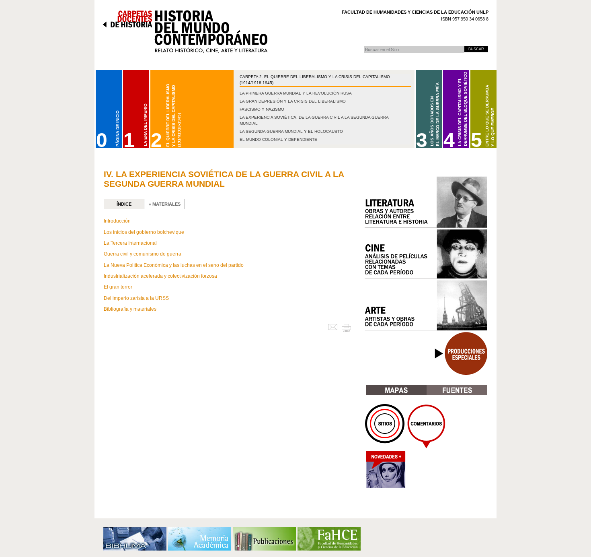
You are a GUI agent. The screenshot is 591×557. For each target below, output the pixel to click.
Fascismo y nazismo (262, 109)
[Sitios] (385, 426)
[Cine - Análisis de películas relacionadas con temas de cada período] (426, 253)
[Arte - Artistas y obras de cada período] (426, 305)
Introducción (117, 221)
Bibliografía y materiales (130, 309)
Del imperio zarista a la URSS (136, 298)
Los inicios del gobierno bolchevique (144, 232)
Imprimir (349, 327)
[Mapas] (396, 390)
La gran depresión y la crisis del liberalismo (293, 101)
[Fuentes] (457, 390)
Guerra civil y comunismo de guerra (142, 254)
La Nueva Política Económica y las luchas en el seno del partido (174, 265)
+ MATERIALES (165, 204)
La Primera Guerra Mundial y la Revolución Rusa (296, 93)
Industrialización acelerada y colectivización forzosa (160, 276)
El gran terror (118, 287)
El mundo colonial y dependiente (278, 139)
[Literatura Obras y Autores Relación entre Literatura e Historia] (426, 202)
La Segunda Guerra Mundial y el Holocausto (291, 131)
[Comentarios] (426, 426)
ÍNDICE (124, 204)
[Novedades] (385, 472)
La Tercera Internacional (130, 243)
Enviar (334, 327)
